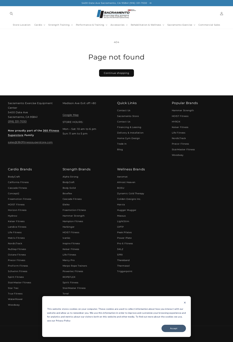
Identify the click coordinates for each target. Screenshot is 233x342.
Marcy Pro (69, 260)
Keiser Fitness (180, 127)
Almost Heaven (126, 182)
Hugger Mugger (126, 210)
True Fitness (15, 293)
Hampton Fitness (73, 221)
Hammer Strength (183, 110)
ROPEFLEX (69, 277)
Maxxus (121, 215)
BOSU (120, 188)
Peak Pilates (124, 232)
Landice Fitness (17, 226)
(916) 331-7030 (17, 121)
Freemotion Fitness (19, 199)
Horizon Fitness (17, 210)
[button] (11, 13)
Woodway (178, 155)
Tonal (66, 293)
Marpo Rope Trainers (75, 265)
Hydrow (12, 215)
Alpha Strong (70, 176)
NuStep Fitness (17, 249)
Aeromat (122, 176)
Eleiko (66, 204)
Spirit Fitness (16, 277)
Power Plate (124, 237)
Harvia (121, 204)
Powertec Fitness (73, 271)
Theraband (123, 260)
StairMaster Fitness (183, 149)
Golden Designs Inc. (129, 199)
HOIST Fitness (180, 116)
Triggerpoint (124, 271)
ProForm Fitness (18, 265)
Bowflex (67, 193)
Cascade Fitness (17, 188)
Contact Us (123, 110)
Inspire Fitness (71, 243)
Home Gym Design (128, 138)
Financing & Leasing (129, 127)
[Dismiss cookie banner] (185, 303)
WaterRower (15, 299)
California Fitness (18, 182)
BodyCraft (14, 176)
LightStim (123, 221)
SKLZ (120, 249)
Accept (173, 328)
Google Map (71, 114)
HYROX (176, 121)
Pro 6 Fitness (125, 243)
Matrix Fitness (16, 237)
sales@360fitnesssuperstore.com (30, 142)
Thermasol (123, 265)
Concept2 (13, 193)
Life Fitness (178, 132)
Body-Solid (69, 188)
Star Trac (13, 288)
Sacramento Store (128, 116)
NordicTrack (179, 138)
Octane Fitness (17, 254)
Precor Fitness (180, 143)
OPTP (120, 226)
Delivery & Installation (130, 132)
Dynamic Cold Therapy (130, 193)
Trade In (122, 143)
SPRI (120, 254)
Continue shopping (116, 73)
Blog (120, 149)
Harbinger (69, 226)
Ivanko (67, 237)
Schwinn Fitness (17, 271)
